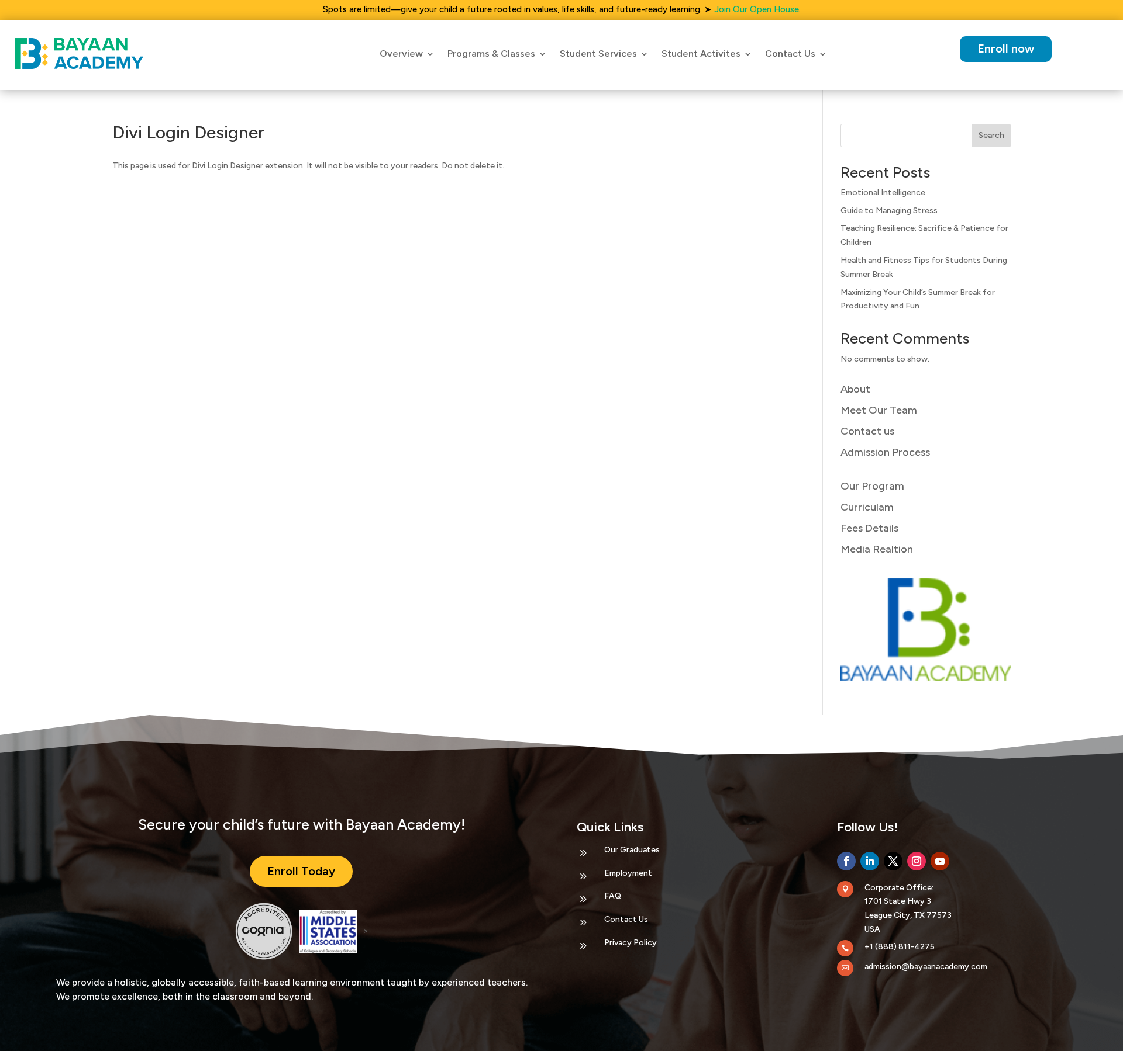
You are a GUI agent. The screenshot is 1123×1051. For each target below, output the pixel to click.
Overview (401, 53)
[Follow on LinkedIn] (869, 861)
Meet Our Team (878, 410)
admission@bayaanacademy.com (925, 967)
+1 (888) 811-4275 (899, 947)
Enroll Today (301, 871)
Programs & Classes (491, 53)
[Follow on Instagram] (916, 861)
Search (991, 135)
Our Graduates (632, 850)
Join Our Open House (756, 9)
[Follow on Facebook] (846, 861)
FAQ (612, 896)
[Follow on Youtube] (940, 861)
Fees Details (869, 528)
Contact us (867, 431)
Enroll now (1005, 48)
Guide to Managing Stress (889, 211)
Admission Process (885, 452)
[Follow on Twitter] (893, 861)
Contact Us (626, 919)
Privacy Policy (630, 943)
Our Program (872, 486)
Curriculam (867, 507)
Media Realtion (876, 549)
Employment (628, 873)
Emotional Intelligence (882, 192)
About (855, 389)
